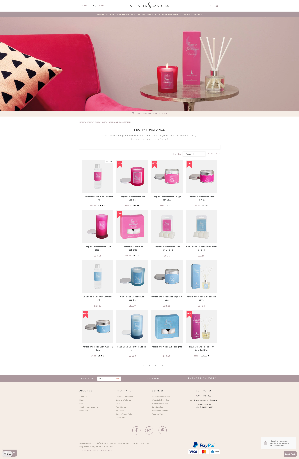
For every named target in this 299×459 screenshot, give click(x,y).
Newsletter (83, 410)
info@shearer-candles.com (204, 400)
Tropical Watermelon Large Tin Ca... (167, 198)
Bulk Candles (157, 407)
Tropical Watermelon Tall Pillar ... (97, 248)
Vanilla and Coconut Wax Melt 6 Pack (201, 248)
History (82, 400)
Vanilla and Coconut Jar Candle (132, 298)
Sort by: (177, 154)
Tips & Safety (121, 407)
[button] (96, 5)
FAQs (118, 403)
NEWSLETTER (87, 378)
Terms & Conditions (89, 450)
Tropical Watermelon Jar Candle (132, 198)
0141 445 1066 (204, 396)
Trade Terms (121, 417)
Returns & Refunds (123, 400)
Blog (81, 403)
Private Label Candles (161, 396)
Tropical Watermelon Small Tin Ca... (201, 198)
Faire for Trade (158, 414)
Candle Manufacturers (88, 407)
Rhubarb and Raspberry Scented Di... (201, 348)
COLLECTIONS (93, 122)
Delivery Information (124, 396)
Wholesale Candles (160, 403)
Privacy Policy (107, 450)
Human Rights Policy (124, 414)
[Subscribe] (117, 379)
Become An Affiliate (160, 410)
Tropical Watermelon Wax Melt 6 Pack (166, 248)
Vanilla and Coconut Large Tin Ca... (166, 298)
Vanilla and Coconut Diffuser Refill (97, 298)
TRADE (85, 6)
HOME (82, 122)
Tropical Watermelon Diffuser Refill (97, 198)
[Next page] (162, 365)
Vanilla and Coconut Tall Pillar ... (132, 348)
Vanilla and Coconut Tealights (166, 347)
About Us (83, 396)
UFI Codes (120, 410)
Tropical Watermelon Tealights (132, 248)
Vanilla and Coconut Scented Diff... (201, 298)
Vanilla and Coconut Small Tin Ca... (97, 348)
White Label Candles (160, 400)
